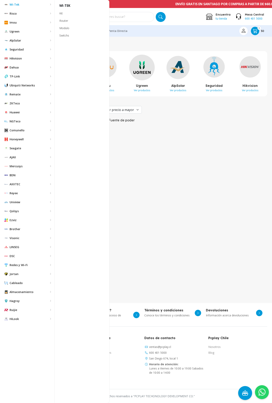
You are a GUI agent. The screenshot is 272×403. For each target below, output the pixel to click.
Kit (61, 13)
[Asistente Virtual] (245, 393)
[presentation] (270, 74)
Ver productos (142, 90)
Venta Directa (117, 31)
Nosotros (214, 347)
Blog (211, 352)
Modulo (64, 28)
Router (63, 21)
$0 (261, 30)
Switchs (64, 35)
